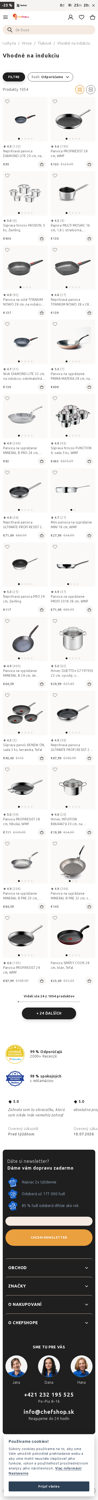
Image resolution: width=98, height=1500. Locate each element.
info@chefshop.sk (49, 1412)
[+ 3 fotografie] (25, 564)
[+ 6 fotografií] (25, 416)
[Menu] (5, 17)
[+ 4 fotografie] (25, 490)
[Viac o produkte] (25, 119)
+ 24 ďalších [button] (49, 1013)
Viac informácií (68, 1468)
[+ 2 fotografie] (25, 193)
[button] (49, 76)
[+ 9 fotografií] (72, 638)
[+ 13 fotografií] (25, 861)
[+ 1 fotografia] (25, 342)
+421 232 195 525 (49, 1394)
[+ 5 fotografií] (72, 119)
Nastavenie (18, 1473)
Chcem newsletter (49, 1238)
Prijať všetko (48, 1486)
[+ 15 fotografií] (72, 416)
